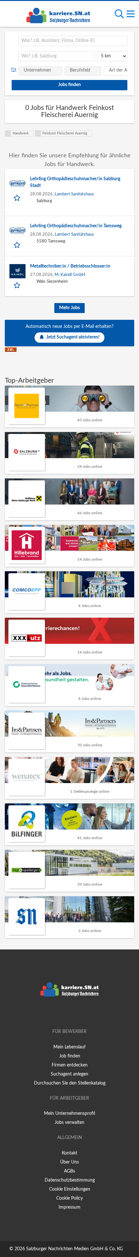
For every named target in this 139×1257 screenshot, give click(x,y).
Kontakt (69, 1153)
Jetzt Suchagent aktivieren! (73, 337)
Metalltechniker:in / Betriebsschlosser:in (70, 266)
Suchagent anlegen (69, 1074)
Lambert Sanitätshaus (74, 194)
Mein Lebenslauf (69, 1047)
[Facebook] (60, 1013)
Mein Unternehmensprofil (69, 1113)
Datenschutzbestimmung (70, 1180)
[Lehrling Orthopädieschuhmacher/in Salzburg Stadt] (17, 184)
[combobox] (72, 41)
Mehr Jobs (69, 308)
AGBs (69, 1171)
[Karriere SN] (58, 14)
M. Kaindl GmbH (70, 275)
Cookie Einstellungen (69, 1189)
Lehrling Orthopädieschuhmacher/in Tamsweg (76, 226)
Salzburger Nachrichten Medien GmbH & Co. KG (74, 1249)
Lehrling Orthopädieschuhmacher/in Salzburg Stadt (75, 182)
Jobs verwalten (69, 1122)
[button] (15, 70)
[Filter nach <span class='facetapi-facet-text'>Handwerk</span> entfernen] (8, 133)
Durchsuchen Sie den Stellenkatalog (69, 1083)
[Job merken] (18, 197)
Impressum (69, 1207)
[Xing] (70, 1013)
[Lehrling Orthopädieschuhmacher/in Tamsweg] (17, 231)
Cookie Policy (69, 1198)
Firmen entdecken (70, 1065)
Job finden (69, 1056)
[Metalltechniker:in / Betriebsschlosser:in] (17, 271)
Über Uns (69, 1162)
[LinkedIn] (80, 1013)
